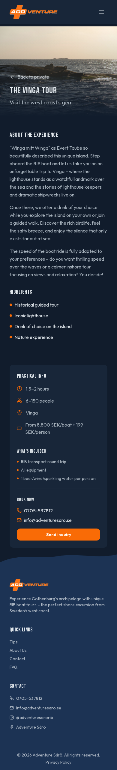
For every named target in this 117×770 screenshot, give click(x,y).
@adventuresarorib (34, 717)
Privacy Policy (58, 762)
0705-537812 (38, 511)
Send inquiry (58, 534)
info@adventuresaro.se (48, 520)
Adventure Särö (31, 727)
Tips (14, 642)
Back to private (33, 77)
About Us (18, 650)
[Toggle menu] (101, 12)
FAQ (13, 667)
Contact (17, 658)
